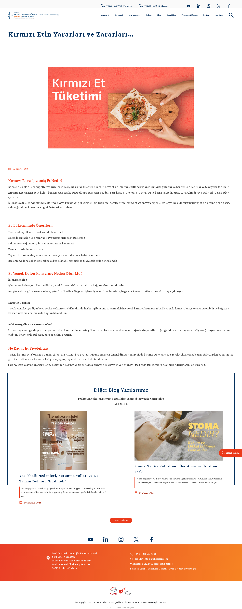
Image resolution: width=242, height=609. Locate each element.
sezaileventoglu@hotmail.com (151, 558)
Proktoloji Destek (189, 14)
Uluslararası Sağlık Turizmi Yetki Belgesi (151, 563)
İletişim (206, 14)
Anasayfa (105, 14)
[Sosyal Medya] (188, 5)
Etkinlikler (171, 14)
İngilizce (219, 14)
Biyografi (119, 14)
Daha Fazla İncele (121, 520)
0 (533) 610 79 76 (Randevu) (119, 5)
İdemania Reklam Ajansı (124, 608)
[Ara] (230, 453)
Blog (159, 14)
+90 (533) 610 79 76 (146, 554)
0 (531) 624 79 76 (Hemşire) (157, 5)
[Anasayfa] (33, 14)
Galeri (148, 14)
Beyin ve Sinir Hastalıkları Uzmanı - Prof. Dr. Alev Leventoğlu (163, 568)
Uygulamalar (134, 14)
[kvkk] (121, 590)
